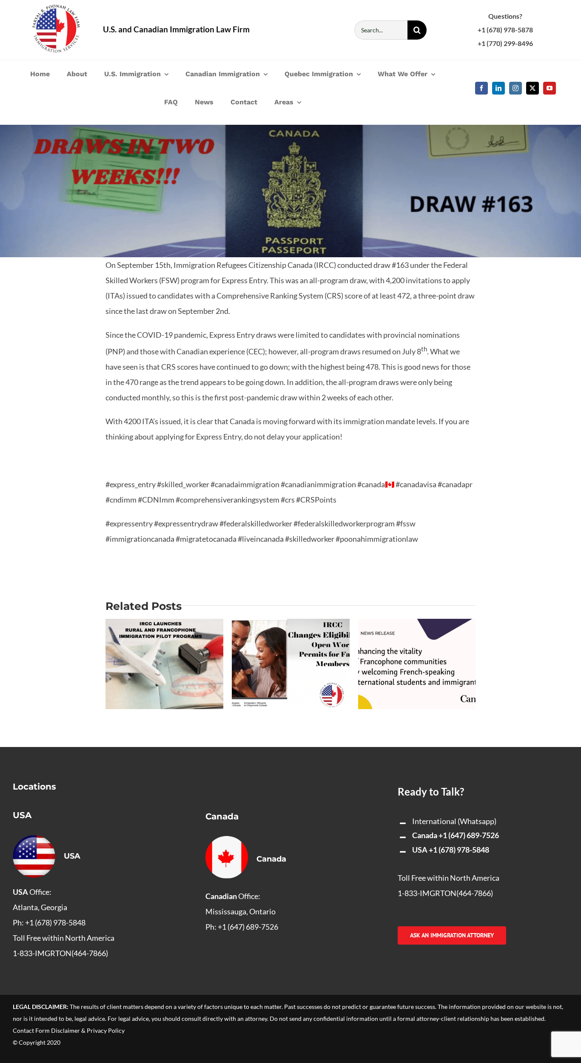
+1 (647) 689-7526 (469, 835)
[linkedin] (498, 88)
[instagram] (515, 88)
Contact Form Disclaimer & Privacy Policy (69, 1030)
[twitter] (532, 88)
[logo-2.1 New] (56, 8)
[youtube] (549, 88)
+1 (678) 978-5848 (459, 849)
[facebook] (481, 88)
